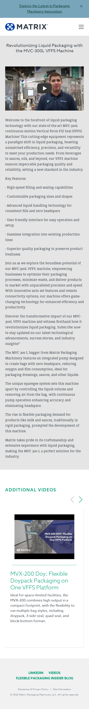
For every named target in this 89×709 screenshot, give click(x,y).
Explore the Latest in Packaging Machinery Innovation (44, 8)
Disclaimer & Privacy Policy (33, 689)
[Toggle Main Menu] (81, 27)
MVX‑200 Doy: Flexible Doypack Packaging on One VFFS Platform (39, 580)
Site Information (62, 689)
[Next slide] (80, 499)
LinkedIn (36, 673)
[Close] (81, 6)
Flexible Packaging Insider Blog (44, 678)
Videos (54, 673)
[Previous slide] (72, 499)
